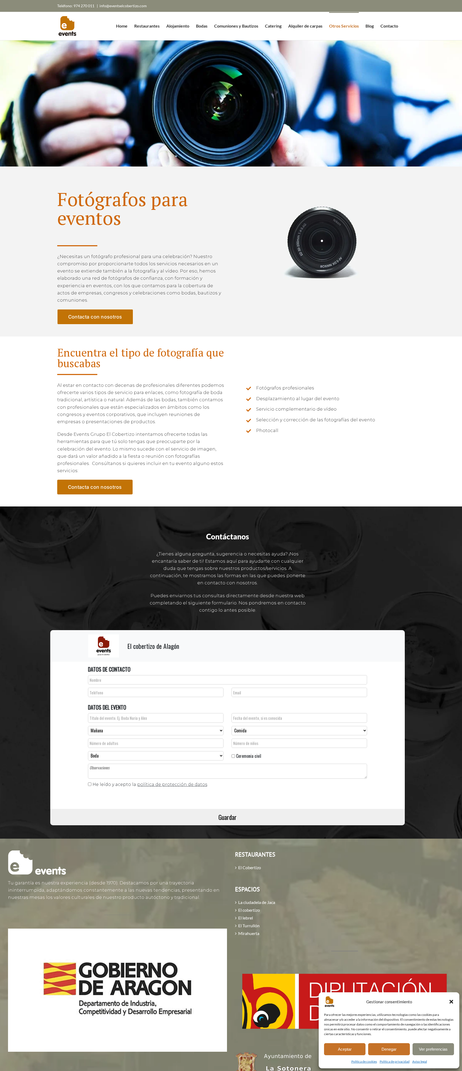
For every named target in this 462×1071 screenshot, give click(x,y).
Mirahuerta (248, 933)
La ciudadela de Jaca (256, 902)
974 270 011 (84, 5)
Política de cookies (364, 1061)
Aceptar (345, 1049)
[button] (451, 1001)
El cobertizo (249, 910)
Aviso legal (419, 1061)
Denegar (389, 1049)
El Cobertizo (249, 867)
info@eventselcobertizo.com (123, 5)
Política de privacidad (395, 1061)
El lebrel (245, 918)
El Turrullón (249, 926)
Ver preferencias (433, 1049)
